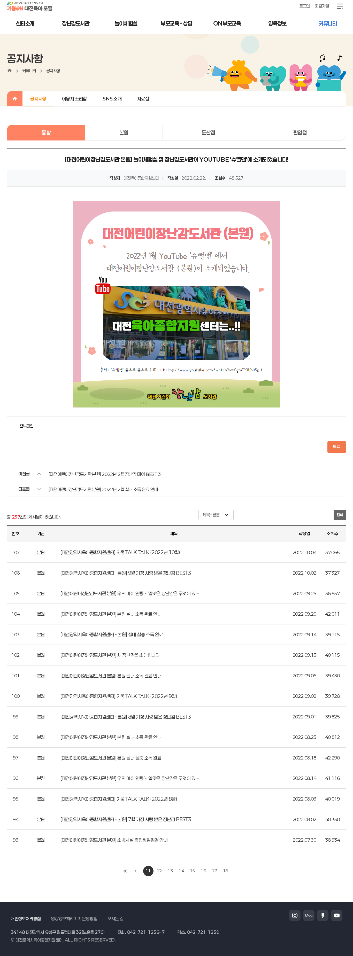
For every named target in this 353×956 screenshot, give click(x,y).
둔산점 (208, 132)
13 (170, 870)
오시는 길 (116, 918)
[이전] (135, 871)
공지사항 (53, 70)
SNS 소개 (112, 98)
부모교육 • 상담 (176, 23)
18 (225, 870)
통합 (46, 132)
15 (192, 870)
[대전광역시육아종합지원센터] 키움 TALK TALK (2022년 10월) (120, 552)
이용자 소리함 (74, 98)
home (9, 70)
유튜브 (336, 915)
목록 (336, 447)
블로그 (308, 915)
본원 (123, 132)
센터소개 (25, 23)
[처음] (125, 871)
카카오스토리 (322, 915)
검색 (340, 515)
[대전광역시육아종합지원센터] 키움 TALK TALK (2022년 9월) (118, 696)
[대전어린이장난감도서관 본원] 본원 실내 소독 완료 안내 (111, 614)
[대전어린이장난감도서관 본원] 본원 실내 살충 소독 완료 (111, 758)
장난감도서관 (75, 23)
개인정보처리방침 (26, 918)
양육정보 (277, 23)
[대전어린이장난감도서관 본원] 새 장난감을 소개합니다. (110, 655)
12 (159, 870)
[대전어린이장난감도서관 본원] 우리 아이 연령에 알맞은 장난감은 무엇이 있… (129, 593)
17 (214, 870)
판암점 (300, 132)
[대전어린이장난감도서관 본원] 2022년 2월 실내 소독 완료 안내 (103, 489)
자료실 (143, 98)
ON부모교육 (227, 23)
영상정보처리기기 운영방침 (74, 918)
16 (203, 870)
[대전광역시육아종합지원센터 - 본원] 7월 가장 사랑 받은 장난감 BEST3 (125, 819)
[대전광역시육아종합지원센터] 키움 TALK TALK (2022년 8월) (118, 799)
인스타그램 (295, 915)
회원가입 (322, 5)
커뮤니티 (328, 23)
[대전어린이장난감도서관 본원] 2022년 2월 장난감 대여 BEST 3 (104, 474)
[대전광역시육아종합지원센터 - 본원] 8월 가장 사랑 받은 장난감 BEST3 (125, 717)
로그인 (304, 5)
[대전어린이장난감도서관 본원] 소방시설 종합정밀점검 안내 (114, 840)
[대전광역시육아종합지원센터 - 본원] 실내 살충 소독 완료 (111, 634)
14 (181, 870)
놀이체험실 (126, 23)
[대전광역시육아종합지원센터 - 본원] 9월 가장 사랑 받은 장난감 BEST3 (125, 573)
